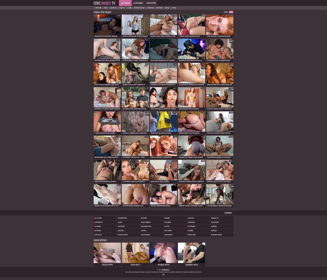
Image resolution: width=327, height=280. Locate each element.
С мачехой (98, 8)
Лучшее (226, 12)
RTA (163, 274)
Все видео (139, 3)
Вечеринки (159, 8)
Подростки (112, 8)
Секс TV (104, 3)
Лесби (105, 8)
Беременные (150, 8)
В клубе (129, 8)
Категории (152, 3)
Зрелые (174, 8)
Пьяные (167, 8)
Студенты (122, 8)
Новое (231, 12)
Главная (126, 3)
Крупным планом (139, 8)
